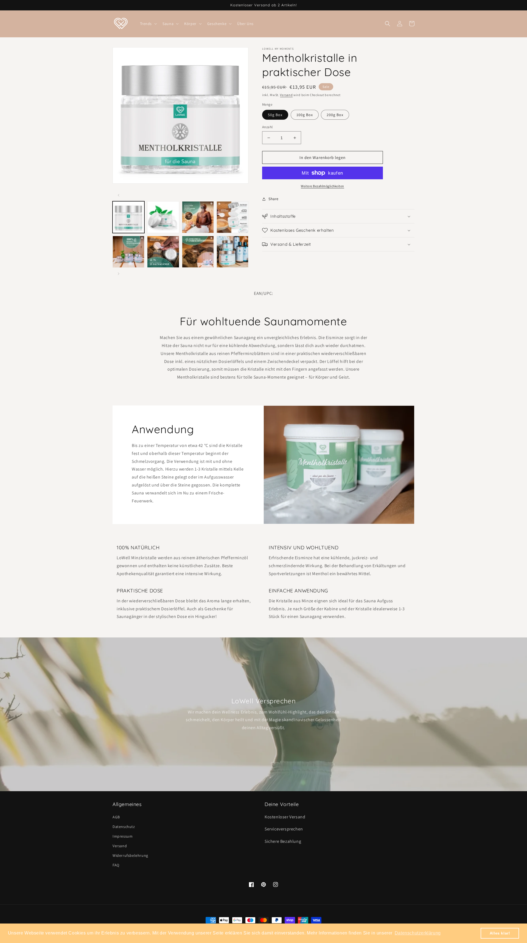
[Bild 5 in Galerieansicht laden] (128, 252)
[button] (148, 23)
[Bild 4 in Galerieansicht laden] (232, 217)
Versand (286, 95)
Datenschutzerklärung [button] (418, 933)
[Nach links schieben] (119, 195)
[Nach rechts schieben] (119, 274)
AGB (116, 817)
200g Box (335, 114)
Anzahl (267, 127)
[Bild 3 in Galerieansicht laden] (198, 217)
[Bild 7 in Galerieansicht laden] (198, 252)
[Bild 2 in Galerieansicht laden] (163, 217)
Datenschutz (124, 826)
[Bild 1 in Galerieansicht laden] (128, 217)
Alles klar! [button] (500, 933)
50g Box (275, 114)
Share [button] (273, 198)
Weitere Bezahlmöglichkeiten (322, 186)
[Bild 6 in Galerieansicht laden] (163, 252)
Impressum (123, 836)
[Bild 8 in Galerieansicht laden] (232, 252)
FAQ (116, 865)
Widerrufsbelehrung (130, 855)
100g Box (304, 114)
